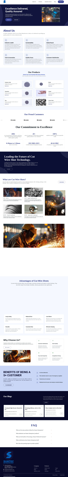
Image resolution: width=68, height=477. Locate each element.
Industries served (37, 471)
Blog (55, 1)
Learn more (16, 19)
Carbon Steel (57, 471)
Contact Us (61, 1)
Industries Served (48, 1)
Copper (56, 468)
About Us (34, 1)
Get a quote (7, 347)
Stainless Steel (47, 468)
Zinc (56, 469)
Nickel (46, 469)
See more (46, 402)
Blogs (35, 469)
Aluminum (46, 471)
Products (40, 1)
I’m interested (8, 384)
